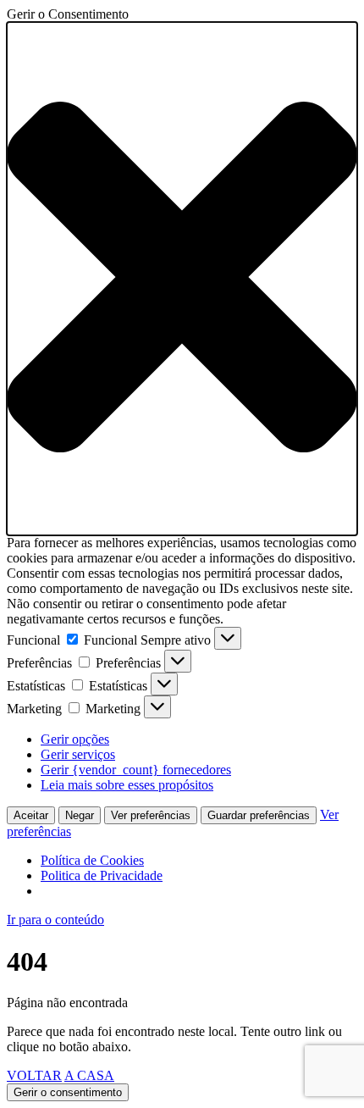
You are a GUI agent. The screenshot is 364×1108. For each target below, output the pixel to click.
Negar (79, 815)
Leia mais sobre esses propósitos (127, 785)
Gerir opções (75, 739)
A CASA (89, 1075)
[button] (182, 278)
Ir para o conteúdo (55, 919)
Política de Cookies (92, 860)
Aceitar (31, 815)
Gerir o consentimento (68, 1092)
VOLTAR (34, 1075)
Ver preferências (150, 815)
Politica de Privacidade (102, 875)
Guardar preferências (258, 815)
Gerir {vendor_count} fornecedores (136, 769)
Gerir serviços (78, 754)
